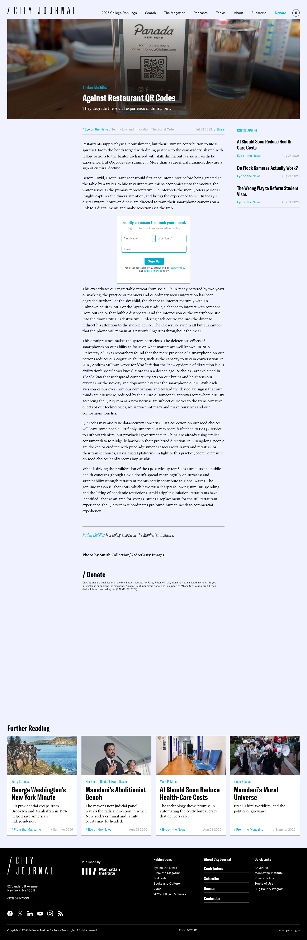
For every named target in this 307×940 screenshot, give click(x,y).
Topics (221, 13)
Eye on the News (100, 829)
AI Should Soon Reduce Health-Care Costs (265, 145)
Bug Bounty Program (269, 889)
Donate (280, 13)
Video (157, 889)
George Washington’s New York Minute (38, 793)
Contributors (213, 868)
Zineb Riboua (242, 781)
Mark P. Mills (168, 781)
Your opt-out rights (289, 930)
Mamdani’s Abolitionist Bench (116, 793)
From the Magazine (27, 829)
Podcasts (201, 13)
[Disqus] (153, 656)
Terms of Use (264, 883)
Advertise (261, 868)
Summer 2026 (63, 829)
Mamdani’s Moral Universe (256, 793)
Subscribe (258, 13)
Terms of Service (153, 270)
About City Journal (217, 859)
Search (150, 13)
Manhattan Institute (269, 873)
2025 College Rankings (119, 13)
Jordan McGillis (94, 87)
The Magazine (174, 13)
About (238, 13)
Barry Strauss (20, 781)
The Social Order (163, 129)
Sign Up (154, 261)
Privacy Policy (177, 267)
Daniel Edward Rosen (113, 781)
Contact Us (212, 898)
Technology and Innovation (131, 129)
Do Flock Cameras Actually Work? (267, 168)
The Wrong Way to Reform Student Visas (267, 191)
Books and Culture (167, 883)
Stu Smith (92, 781)
